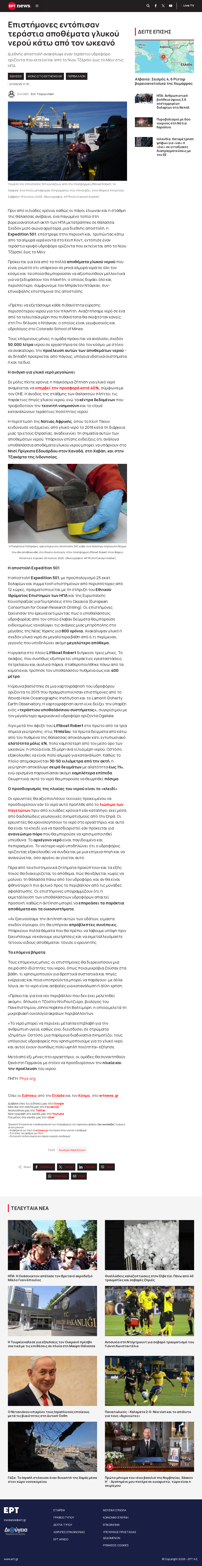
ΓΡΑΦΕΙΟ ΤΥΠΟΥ (63, 1517)
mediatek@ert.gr (15, 1520)
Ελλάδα (58, 1095)
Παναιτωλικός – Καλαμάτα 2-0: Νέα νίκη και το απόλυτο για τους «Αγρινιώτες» (148, 1414)
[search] (148, 6)
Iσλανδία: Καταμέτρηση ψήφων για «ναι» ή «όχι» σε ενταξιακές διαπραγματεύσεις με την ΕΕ (175, 147)
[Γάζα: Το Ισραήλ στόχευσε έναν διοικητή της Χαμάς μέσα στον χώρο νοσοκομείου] (52, 1447)
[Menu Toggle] (37, 6)
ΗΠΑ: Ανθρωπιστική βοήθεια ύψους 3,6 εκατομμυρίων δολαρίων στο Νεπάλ (173, 101)
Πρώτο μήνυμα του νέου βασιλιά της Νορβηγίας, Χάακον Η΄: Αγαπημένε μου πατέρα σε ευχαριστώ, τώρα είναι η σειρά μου (149, 1482)
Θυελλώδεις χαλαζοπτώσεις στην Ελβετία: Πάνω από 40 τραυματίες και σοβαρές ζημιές (149, 1278)
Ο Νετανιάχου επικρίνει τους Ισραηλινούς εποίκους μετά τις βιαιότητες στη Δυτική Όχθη (48, 1414)
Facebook (52, 1107)
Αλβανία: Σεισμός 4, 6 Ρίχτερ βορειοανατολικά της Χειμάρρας (164, 81)
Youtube (58, 1114)
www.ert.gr (11, 1559)
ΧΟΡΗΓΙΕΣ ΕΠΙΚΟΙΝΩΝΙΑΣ (69, 1532)
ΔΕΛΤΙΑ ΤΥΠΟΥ (62, 1525)
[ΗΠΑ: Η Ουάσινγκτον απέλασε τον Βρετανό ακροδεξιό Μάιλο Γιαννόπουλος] (52, 1245)
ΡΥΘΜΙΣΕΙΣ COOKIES (115, 1545)
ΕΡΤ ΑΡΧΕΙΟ (60, 1539)
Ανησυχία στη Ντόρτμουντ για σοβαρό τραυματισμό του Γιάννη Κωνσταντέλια (149, 1344)
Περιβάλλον (76, 76)
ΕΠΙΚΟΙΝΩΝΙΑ (111, 1525)
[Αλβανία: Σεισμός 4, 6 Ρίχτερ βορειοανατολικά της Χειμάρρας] (164, 56)
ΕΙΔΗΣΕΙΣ (16, 76)
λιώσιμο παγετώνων (72, 1150)
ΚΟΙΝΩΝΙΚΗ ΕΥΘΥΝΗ (115, 1517)
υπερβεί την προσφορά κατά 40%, (68, 388)
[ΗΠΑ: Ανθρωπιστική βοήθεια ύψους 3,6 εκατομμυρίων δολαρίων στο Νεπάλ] (144, 99)
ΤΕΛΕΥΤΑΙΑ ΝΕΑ (30, 1208)
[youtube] (171, 6)
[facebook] (156, 6)
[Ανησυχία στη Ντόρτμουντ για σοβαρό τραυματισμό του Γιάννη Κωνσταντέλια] (149, 1311)
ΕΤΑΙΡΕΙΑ (59, 1510)
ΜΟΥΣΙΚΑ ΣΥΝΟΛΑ (114, 1510)
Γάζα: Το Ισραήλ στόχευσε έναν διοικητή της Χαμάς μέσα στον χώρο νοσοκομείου (52, 1480)
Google (58, 1103)
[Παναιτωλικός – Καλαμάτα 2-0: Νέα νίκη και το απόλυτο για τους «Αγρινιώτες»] (149, 1381)
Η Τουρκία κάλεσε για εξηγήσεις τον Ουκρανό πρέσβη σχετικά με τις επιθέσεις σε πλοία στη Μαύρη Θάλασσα (51, 1344)
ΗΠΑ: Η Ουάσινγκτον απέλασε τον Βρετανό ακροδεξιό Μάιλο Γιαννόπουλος (50, 1278)
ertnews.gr (41, 1130)
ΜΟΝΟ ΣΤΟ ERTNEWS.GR (45, 76)
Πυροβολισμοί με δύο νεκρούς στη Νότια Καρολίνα (174, 123)
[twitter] (163, 6)
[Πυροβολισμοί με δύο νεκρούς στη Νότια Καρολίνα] (144, 122)
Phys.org (28, 1078)
